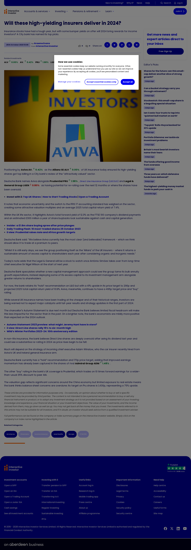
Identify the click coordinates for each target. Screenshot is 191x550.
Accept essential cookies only (101, 82)
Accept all (128, 82)
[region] (96, 72)
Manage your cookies (69, 81)
